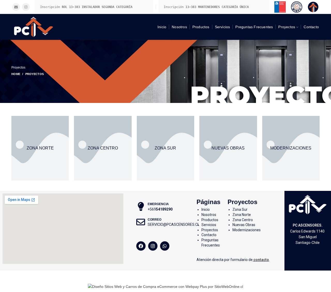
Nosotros (208, 215)
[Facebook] (141, 246)
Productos (209, 220)
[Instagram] (26, 7)
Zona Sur (239, 209)
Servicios (208, 225)
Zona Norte (241, 215)
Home (15, 74)
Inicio (205, 209)
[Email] (16, 7)
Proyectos (209, 230)
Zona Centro (242, 220)
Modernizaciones (246, 230)
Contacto (208, 235)
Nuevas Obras (243, 225)
